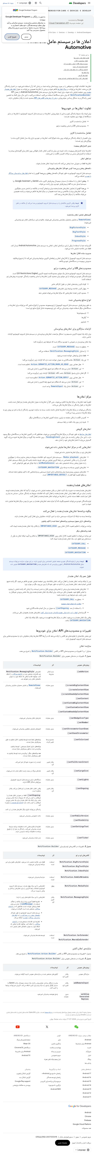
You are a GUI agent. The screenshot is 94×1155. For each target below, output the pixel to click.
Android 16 (86, 1077)
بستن (26, 37)
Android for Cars (56, 11)
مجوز (77, 1137)
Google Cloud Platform (82, 1124)
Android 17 (87, 1073)
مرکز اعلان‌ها (62, 89)
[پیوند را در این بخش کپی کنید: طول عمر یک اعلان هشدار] (65, 576)
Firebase (87, 1120)
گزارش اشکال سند (24, 1077)
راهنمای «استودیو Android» (51, 1073)
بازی (59, 1040)
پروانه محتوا (48, 1012)
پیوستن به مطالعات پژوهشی (21, 1085)
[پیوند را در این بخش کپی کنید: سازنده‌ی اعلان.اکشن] (70, 948)
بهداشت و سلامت (55, 1047)
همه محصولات (86, 1128)
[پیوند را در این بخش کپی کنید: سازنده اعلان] (77, 646)
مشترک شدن (62, 1143)
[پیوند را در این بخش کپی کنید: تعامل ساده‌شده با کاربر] (67, 133)
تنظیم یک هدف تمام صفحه (71, 604)
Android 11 (87, 1097)
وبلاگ (89, 1059)
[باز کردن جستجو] (40, 2)
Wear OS (26, 1043)
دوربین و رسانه (56, 1051)
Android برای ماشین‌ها (22, 1051)
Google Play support (22, 1081)
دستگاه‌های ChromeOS (22, 1047)
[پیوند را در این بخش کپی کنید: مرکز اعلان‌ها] (74, 396)
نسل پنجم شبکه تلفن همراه (52, 1059)
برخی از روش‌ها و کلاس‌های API (45, 98)
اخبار (89, 1055)
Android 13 (87, 1089)
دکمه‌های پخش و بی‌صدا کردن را (29, 915)
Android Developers (84, 32)
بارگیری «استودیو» (54, 1085)
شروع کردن (12, 37)
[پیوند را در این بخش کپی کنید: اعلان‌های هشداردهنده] (64, 485)
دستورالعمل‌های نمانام (66, 1137)
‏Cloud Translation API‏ (59, 23)
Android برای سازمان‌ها (83, 1043)
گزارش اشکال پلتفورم (23, 1073)
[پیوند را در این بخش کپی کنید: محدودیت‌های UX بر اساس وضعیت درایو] (51, 268)
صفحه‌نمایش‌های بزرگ (23, 1040)
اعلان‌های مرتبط (85, 434)
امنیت (89, 1047)
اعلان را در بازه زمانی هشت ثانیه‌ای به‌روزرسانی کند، (59, 612)
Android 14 (86, 1085)
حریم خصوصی (56, 1055)
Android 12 (87, 1093)
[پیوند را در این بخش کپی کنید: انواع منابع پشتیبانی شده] (66, 300)
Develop (86, 11)
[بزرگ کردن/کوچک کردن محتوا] (79, 55)
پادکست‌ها (88, 1063)
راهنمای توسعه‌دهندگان (54, 1077)
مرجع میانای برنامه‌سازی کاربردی (50, 1081)
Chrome (88, 1116)
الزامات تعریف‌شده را (16, 802)
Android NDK (56, 1089)
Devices (74, 11)
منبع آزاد (88, 1051)
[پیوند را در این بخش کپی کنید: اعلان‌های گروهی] (73, 429)
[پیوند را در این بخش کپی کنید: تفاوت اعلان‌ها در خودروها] (59, 108)
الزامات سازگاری (17, 674)
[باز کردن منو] (89, 3)
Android (88, 1040)
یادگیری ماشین (56, 1043)
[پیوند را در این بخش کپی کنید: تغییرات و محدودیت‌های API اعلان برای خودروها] (33, 630)
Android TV (26, 1055)
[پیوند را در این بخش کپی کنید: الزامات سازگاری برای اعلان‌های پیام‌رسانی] (51, 329)
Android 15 (87, 1081)
